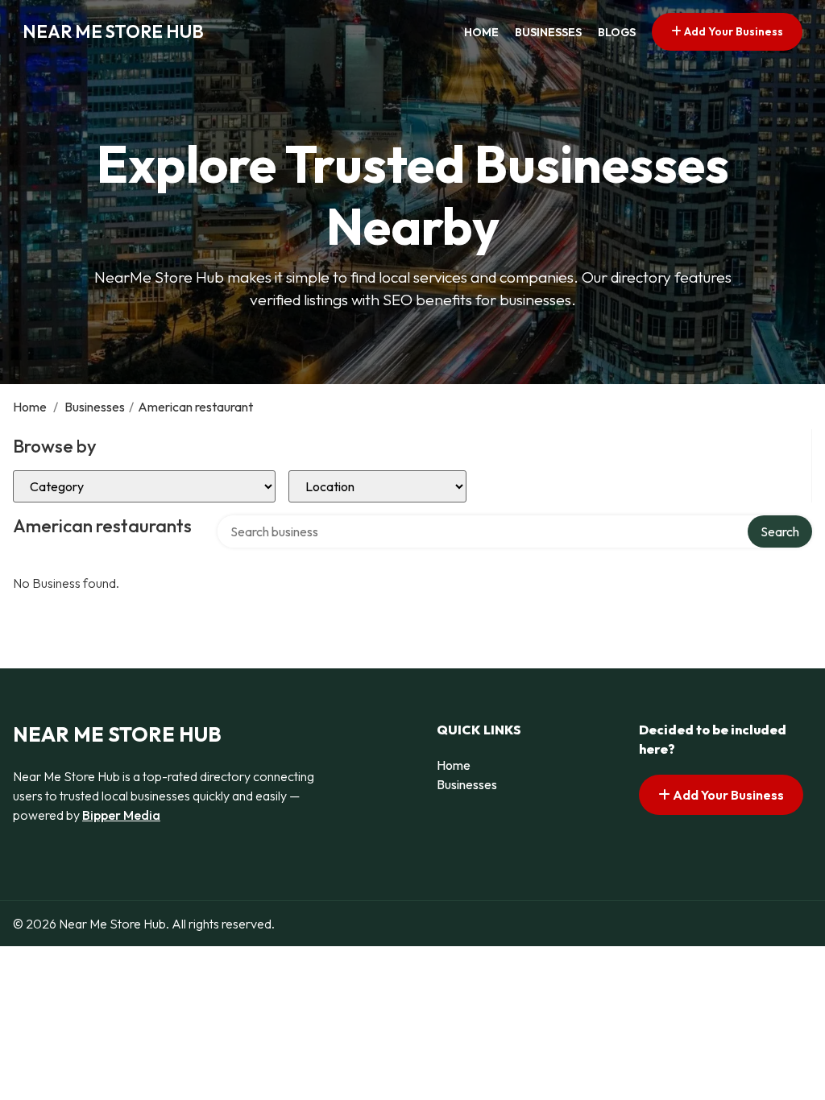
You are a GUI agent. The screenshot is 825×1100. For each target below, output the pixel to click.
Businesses (548, 32)
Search (780, 531)
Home (481, 32)
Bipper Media (121, 815)
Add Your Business (732, 31)
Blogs (617, 32)
